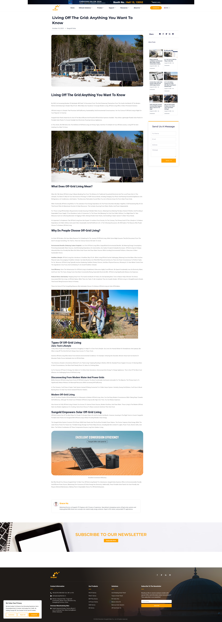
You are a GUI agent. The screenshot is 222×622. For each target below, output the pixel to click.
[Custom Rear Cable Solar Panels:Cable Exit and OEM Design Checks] (156, 76)
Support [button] (111, 8)
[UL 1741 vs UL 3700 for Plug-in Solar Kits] (171, 53)
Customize (11, 614)
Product (100, 8)
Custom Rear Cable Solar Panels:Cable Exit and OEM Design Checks (156, 83)
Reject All (22, 614)
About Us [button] (137, 8)
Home (72, 8)
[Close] (40, 602)
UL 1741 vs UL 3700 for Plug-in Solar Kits (170, 60)
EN (167, 8)
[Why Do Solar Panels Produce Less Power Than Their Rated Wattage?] (171, 98)
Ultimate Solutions (85, 8)
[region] (22, 609)
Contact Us (156, 8)
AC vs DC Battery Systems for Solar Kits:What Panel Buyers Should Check (170, 84)
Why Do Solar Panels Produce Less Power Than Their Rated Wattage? (169, 107)
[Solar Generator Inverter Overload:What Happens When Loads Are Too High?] (156, 98)
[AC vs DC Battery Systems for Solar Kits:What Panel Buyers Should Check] (171, 76)
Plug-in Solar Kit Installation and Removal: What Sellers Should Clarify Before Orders (156, 62)
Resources (123, 8)
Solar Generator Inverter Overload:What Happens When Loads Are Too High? (156, 107)
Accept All (34, 614)
